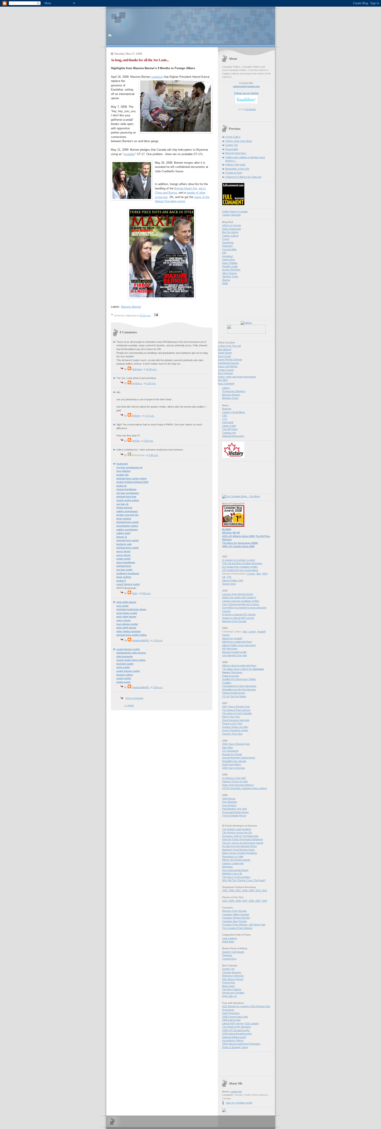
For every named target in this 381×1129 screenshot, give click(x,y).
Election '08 (231, 532)
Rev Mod (223, 380)
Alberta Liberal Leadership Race (239, 665)
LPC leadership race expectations (240, 570)
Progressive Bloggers (233, 391)
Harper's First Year (232, 733)
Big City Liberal (230, 232)
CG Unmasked (230, 750)
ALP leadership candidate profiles (240, 566)
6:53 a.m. (146, 593)
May (245, 631)
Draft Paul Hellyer (231, 764)
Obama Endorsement (233, 692)
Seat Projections (231, 1013)
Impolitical (227, 256)
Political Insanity (230, 676)
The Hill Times (229, 429)
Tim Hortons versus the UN (237, 832)
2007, (238, 890)
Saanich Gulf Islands (233, 952)
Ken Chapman (225, 373)
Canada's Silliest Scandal (235, 914)
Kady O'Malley (230, 263)
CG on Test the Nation (234, 696)
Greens (251, 573)
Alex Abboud (224, 349)
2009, (252, 890)
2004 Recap (228, 798)
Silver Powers (229, 273)
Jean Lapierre (229, 938)
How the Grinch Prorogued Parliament (242, 839)
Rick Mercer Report (232, 979)
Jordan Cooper (226, 370)
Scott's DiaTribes (231, 269)
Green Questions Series (235, 730)
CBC (224, 415)
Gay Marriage (229, 802)
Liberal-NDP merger (233, 1023)
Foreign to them (233, 172)
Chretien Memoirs (231, 972)
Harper (226, 635)
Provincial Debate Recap (235, 812)
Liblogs (226, 388)
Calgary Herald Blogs (233, 412)
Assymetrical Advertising (235, 870)
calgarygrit (236, 1091)
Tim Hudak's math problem (236, 829)
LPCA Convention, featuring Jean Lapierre (244, 788)
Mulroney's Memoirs (233, 975)
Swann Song (229, 583)
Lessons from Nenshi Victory (237, 594)
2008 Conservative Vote (235, 1016)
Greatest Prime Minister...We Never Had (243, 924)
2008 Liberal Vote (231, 1020)
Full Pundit (227, 422)
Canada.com (229, 432)
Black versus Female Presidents (239, 853)
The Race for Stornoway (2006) (240, 543)
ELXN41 (226, 529)
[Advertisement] (159, 18)
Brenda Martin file (185, 188)
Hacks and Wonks (228, 366)
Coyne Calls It (232, 136)
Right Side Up (229, 996)
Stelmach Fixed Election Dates (238, 849)
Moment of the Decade (234, 621)
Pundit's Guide (230, 266)
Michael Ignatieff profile (234, 652)
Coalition (226, 682)
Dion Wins (227, 747)
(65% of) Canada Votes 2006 (238, 546)
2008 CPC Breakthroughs (236, 1030)
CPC (229, 577)
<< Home (129, 705)
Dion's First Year (231, 716)
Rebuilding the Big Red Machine (239, 689)
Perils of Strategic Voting (235, 1047)
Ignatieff (261, 631)
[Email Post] (156, 315)
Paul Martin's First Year (234, 808)
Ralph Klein (228, 941)
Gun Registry (229, 805)
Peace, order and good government (237, 376)
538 (224, 252)
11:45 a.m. (151, 369)
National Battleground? (234, 1037)
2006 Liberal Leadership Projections (241, 1043)
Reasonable (231, 149)
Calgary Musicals (231, 214)
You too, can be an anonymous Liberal (242, 843)
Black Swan (228, 986)
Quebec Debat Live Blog (235, 727)
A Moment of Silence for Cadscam (243, 177)
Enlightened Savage (228, 363)
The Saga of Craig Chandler (237, 713)
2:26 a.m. (148, 440)
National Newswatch (233, 436)
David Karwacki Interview (235, 720)
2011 (264, 890)
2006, (232, 890)
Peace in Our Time (232, 723)
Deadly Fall (228, 969)
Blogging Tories (230, 398)
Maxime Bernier (131, 306)
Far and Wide (229, 249)
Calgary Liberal (230, 235)
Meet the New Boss (235, 153)
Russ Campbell (226, 383)
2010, (258, 890)
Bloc (258, 573)
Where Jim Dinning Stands (236, 859)
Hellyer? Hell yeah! (235, 164)
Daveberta (227, 242)
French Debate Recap (234, 815)
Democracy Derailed (233, 992)
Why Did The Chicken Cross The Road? (243, 880)
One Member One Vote (234, 655)
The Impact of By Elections (236, 1026)
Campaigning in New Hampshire (239, 686)
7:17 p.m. (149, 415)
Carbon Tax (231, 145)
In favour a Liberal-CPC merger (239, 614)
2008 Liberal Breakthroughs (237, 1033)
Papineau (227, 955)
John (134, 593)
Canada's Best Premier (234, 921)
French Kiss (228, 982)
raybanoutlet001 (140, 640)
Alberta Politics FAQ (232, 580)
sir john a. (137, 383)
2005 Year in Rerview (233, 768)
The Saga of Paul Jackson (236, 710)
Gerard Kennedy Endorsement (238, 757)
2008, (245, 890)
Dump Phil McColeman (230, 359)
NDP (264, 573)
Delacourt (227, 246)
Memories (227, 866)
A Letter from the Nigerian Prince (239, 846)
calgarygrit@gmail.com (246, 86)
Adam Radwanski (231, 229)
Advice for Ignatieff (232, 638)
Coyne (225, 239)
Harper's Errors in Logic (235, 781)
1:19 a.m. (158, 640)
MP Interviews (229, 648)
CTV (224, 419)
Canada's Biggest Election (236, 917)
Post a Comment (134, 698)
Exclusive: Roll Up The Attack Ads (240, 836)
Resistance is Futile (232, 856)
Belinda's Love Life (232, 873)
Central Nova (229, 958)
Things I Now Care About (238, 141)
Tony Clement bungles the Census (240, 604)
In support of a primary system (238, 560)
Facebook (250, 109)
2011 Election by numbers (236, 1006)
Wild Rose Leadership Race (237, 641)
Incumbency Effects (233, 1040)
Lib (223, 577)
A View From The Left (229, 346)
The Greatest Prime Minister (237, 928)
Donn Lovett (224, 356)
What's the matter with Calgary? (239, 597)
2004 (264, 900)
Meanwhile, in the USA (237, 168)
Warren (226, 280)
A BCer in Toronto (231, 225)
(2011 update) (251, 1023)
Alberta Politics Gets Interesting (239, 645)
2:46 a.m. (154, 455)
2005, (225, 890)
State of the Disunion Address (238, 785)
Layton (252, 631)
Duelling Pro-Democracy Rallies (239, 679)
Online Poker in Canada (235, 211)
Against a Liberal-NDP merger (238, 618)
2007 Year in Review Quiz (236, 706)
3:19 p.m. (151, 383)
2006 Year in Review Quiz (236, 744)
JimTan (136, 440)
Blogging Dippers (231, 394)
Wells (225, 283)
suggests (157, 76)
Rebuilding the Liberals (234, 761)
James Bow (228, 259)
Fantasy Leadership (233, 863)
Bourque (226, 408)
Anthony (136, 415)
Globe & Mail (229, 426)
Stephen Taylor (230, 276)
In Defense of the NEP (234, 778)
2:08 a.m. (158, 687)
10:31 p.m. (145, 315)
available (129, 154)
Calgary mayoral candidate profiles (240, 601)
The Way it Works (231, 989)
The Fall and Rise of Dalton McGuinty (242, 563)
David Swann (225, 352)
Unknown (137, 369)
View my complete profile (239, 1102)
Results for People (232, 754)
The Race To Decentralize (236, 877)
